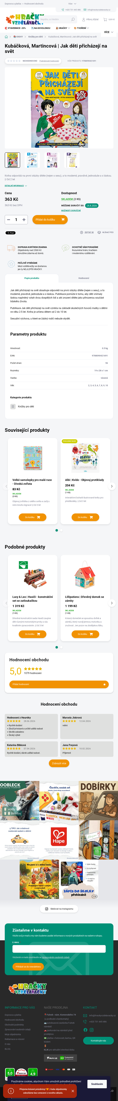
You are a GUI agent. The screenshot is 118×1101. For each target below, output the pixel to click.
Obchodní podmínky (14, 1024)
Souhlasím (97, 1084)
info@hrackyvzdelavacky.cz (102, 1015)
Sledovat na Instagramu (61, 909)
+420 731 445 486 (98, 1021)
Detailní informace (14, 186)
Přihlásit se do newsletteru (28, 966)
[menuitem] (16, 28)
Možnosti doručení (71, 211)
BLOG (7, 1049)
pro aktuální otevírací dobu (59, 1050)
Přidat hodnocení (21, 684)
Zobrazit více (59, 763)
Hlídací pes (107, 232)
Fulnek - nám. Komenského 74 (61, 1015)
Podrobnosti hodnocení (49, 61)
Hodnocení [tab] (84, 278)
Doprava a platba (13, 3)
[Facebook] (85, 1029)
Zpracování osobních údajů (18, 1029)
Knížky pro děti (26, 406)
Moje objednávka (13, 1034)
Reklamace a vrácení (14, 1039)
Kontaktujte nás (98, 1040)
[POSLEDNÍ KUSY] (85, 458)
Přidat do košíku (45, 219)
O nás (7, 1044)
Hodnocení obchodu (33, 3)
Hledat (73, 19)
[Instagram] (91, 1029)
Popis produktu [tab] (31, 278)
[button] (56, 530)
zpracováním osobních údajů (55, 957)
